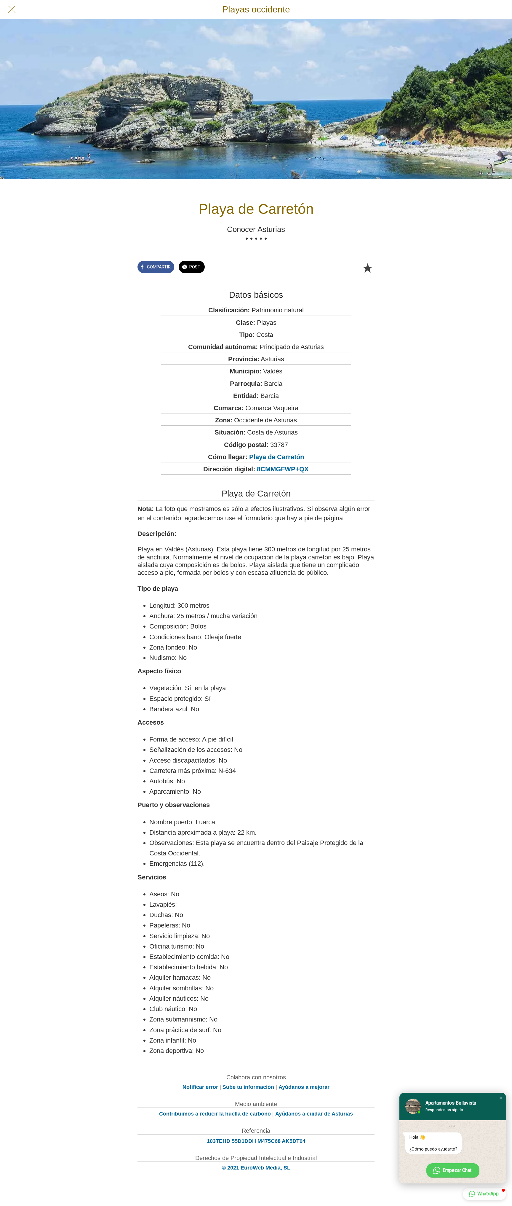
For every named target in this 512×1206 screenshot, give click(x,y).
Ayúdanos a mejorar (304, 1087)
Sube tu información (248, 1087)
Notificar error (200, 1087)
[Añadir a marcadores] (367, 267)
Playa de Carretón (276, 457)
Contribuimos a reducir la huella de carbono (215, 1114)
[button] (501, 1098)
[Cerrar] (11, 9)
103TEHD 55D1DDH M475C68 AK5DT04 (256, 1141)
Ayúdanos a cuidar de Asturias (314, 1114)
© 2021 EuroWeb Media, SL (256, 1168)
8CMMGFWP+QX (283, 469)
